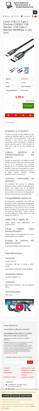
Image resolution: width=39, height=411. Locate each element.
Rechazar (15, 396)
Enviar (30, 362)
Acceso (16, 16)
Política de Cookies (28, 370)
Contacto (26, 16)
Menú (7, 16)
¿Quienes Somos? (27, 377)
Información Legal (28, 368)
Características (10, 122)
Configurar (6, 396)
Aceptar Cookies (26, 396)
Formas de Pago (9, 377)
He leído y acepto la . (19, 357)
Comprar (28, 105)
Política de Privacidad (12, 353)
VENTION (24, 79)
